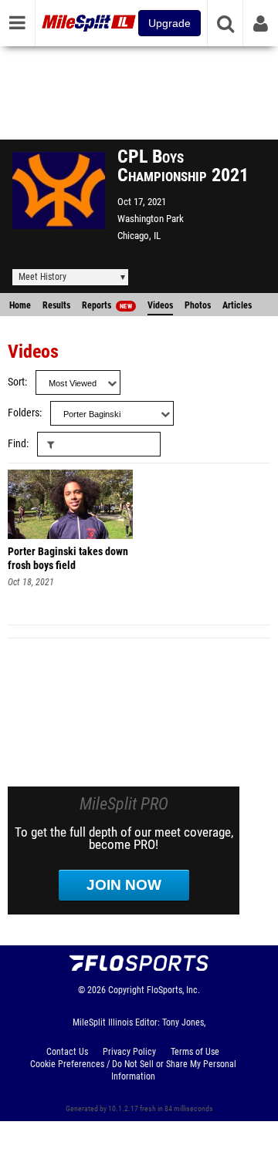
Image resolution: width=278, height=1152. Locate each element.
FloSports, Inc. (173, 990)
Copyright (126, 990)
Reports (107, 305)
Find (17, 443)
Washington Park (150, 218)
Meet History (42, 276)
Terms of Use (195, 1051)
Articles (237, 305)
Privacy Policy (129, 1051)
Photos (198, 305)
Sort (16, 382)
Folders (23, 412)
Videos (160, 305)
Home (20, 305)
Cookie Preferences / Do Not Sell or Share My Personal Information (133, 1070)
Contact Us (67, 1051)
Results (56, 305)
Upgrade (169, 23)
